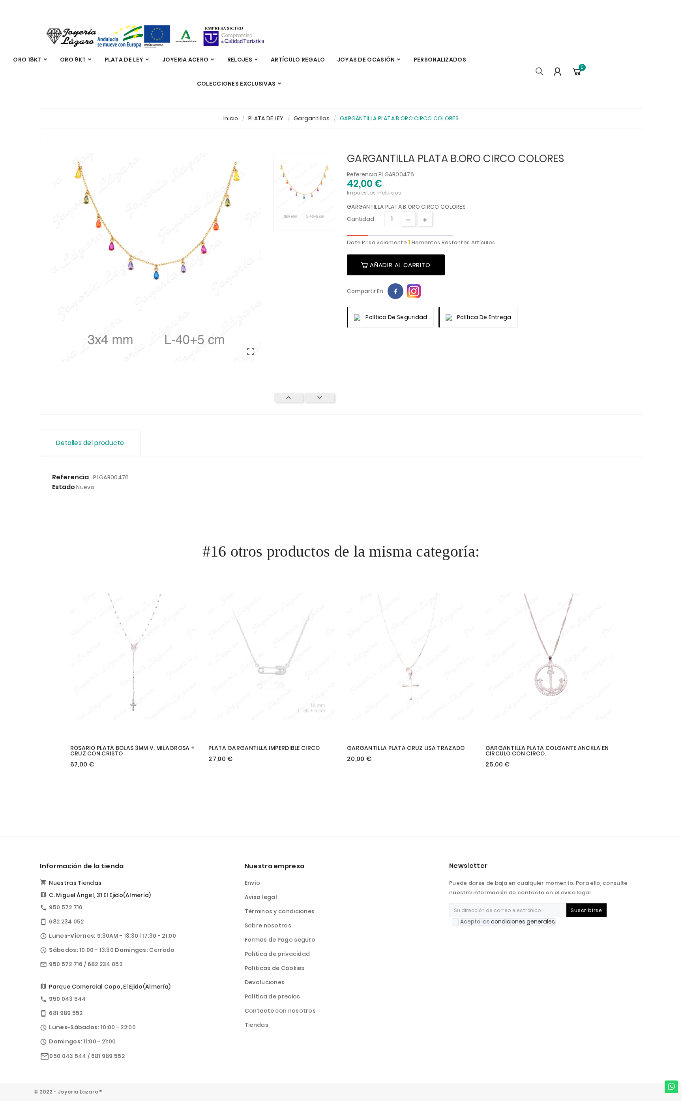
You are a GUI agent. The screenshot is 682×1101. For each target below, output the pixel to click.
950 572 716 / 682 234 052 (85, 964)
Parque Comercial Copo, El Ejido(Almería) (109, 987)
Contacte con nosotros (280, 1011)
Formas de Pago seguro (280, 940)
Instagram (414, 291)
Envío (252, 883)
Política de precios (272, 996)
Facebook (395, 291)
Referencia (362, 174)
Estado (64, 487)
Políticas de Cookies (275, 968)
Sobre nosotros (268, 925)
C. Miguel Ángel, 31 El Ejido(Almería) (100, 895)
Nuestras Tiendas (75, 883)
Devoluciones (265, 982)
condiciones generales (523, 921)
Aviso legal (261, 897)
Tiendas (256, 1025)
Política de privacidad (277, 954)
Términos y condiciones (280, 911)
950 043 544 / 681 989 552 (87, 1056)
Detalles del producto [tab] (90, 442)
